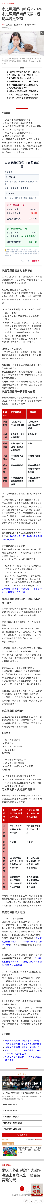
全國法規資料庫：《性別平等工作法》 (22, 1040)
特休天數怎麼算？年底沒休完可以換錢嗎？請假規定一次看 (22, 941)
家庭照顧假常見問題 (14, 136)
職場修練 (10, 4)
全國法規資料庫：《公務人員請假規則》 (23, 1044)
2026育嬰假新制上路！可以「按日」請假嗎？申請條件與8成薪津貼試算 (22, 961)
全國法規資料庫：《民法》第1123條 (22, 1047)
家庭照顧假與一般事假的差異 (19, 123)
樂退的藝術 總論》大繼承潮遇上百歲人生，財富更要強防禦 (21, 1175)
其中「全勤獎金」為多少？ (17, 188)
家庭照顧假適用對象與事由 (18, 120)
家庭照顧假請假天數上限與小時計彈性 (23, 126)
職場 (3, 4)
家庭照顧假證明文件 (14, 129)
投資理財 (9, 1165)
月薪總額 (9, 172)
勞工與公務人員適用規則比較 (19, 133)
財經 (3, 1165)
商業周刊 (35, 261)
